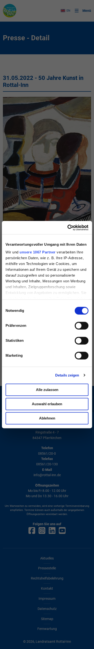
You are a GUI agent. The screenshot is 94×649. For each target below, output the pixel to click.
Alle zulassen (47, 390)
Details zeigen (67, 375)
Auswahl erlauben (47, 404)
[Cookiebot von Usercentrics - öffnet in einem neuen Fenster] (67, 227)
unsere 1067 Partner (38, 252)
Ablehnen (47, 418)
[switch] (81, 325)
